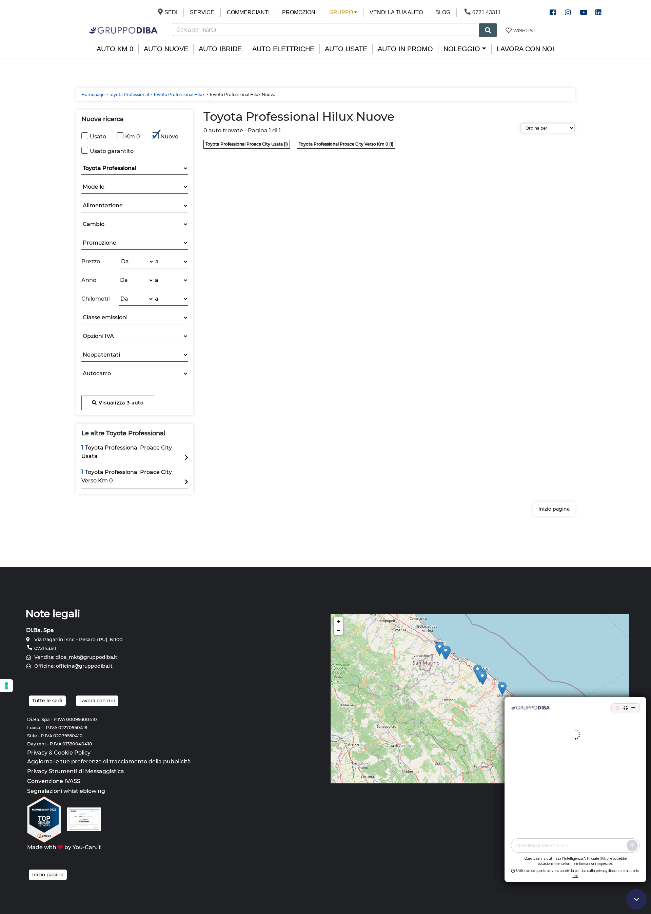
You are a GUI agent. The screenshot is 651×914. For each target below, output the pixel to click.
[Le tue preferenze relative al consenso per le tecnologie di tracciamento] (6, 685)
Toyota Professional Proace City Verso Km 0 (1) (346, 144)
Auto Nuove (166, 49)
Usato (98, 136)
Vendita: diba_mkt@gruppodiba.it (75, 657)
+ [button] (338, 621)
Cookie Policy (72, 752)
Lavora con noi (525, 49)
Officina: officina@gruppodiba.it (73, 666)
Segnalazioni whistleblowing (66, 791)
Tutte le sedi (47, 701)
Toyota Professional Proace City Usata (126, 451)
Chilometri (96, 299)
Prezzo (90, 261)
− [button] (338, 630)
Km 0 (132, 136)
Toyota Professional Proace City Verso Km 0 (126, 476)
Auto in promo (405, 49)
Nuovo (169, 136)
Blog (442, 12)
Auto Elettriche (283, 49)
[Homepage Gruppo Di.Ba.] (123, 30)
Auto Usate (346, 49)
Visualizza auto (120, 403)
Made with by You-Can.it (64, 847)
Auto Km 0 (115, 49)
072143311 (44, 648)
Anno (88, 280)
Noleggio (461, 49)
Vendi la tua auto (396, 12)
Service (202, 12)
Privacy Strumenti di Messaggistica (75, 771)
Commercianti (248, 12)
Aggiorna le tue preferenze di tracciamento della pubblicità (109, 761)
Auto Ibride (220, 49)
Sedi (170, 12)
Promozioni (299, 12)
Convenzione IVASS (53, 781)
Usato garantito (112, 151)
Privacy (37, 752)
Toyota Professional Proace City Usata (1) (246, 144)
